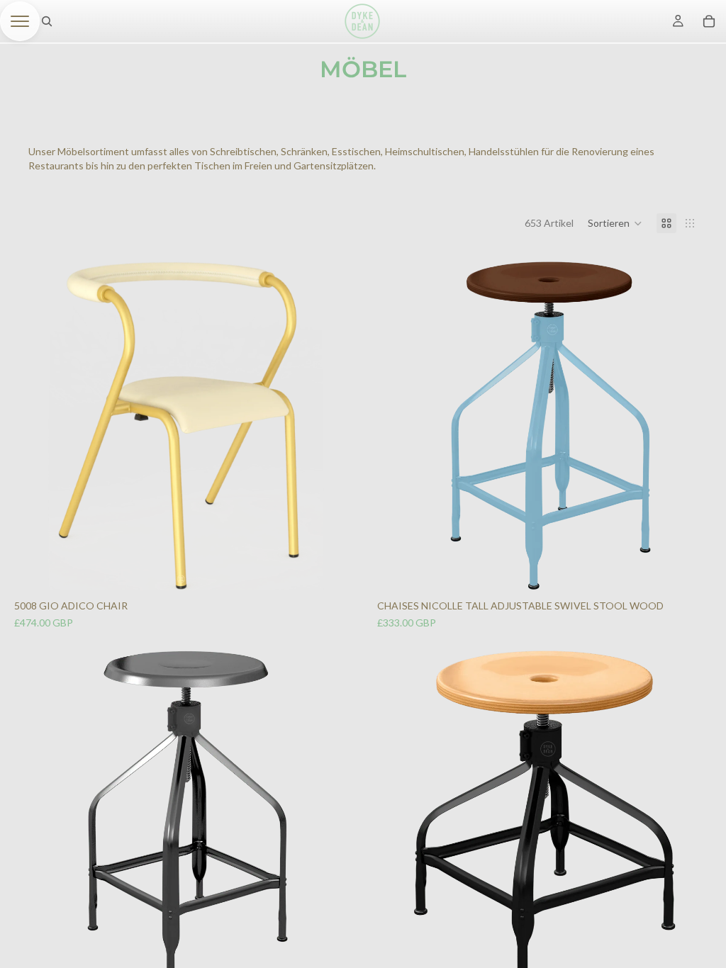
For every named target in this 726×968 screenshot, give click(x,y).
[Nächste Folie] (329, 426)
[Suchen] (46, 21)
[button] (615, 223)
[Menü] (20, 21)
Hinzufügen (336, 569)
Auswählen (699, 569)
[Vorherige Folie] (34, 426)
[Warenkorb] (709, 21)
